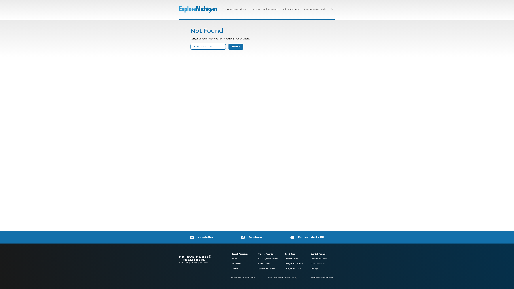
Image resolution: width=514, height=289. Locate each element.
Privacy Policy (278, 277)
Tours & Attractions (234, 9)
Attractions (236, 264)
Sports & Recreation (266, 268)
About (270, 277)
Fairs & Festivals (317, 264)
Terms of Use (289, 277)
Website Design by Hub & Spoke (322, 277)
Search (236, 46)
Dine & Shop (291, 9)
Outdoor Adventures (265, 9)
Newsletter (205, 237)
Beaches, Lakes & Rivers (268, 259)
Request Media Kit (311, 237)
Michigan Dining (291, 259)
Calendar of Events (319, 259)
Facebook (255, 237)
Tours (234, 259)
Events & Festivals (315, 9)
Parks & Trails (264, 264)
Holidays (314, 268)
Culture (235, 268)
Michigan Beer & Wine (294, 264)
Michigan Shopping (293, 268)
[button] (332, 9)
